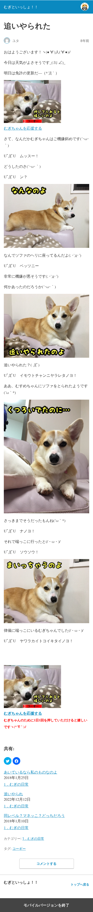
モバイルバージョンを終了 (46, 905)
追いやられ (13, 793)
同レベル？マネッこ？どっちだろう (34, 815)
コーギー (19, 848)
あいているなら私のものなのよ (30, 771)
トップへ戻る (80, 884)
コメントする (46, 863)
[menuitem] (46, 779)
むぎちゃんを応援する (23, 128)
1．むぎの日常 (16, 784)
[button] (7, 761)
